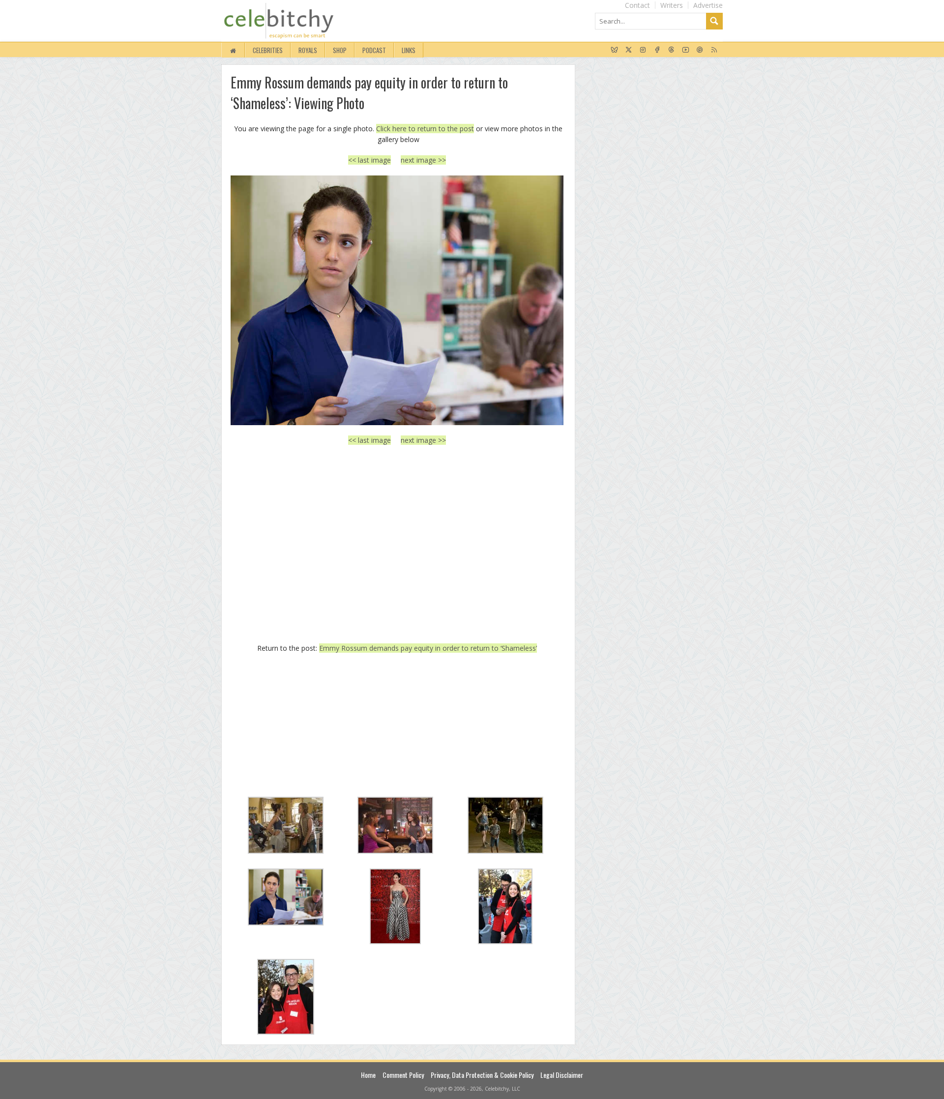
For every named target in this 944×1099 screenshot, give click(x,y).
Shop (340, 50)
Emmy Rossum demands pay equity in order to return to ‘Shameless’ (428, 648)
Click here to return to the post (425, 128)
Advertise (708, 5)
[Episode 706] (397, 300)
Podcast (374, 50)
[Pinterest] (700, 50)
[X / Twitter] (628, 50)
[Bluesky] (614, 50)
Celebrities (268, 50)
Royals (307, 50)
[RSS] (714, 50)
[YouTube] (685, 50)
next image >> (423, 160)
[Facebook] (657, 50)
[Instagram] (643, 50)
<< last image (369, 160)
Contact (637, 5)
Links (408, 50)
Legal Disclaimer (561, 1075)
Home (368, 1075)
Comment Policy (403, 1075)
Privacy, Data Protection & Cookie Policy (482, 1075)
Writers (671, 5)
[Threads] (671, 50)
